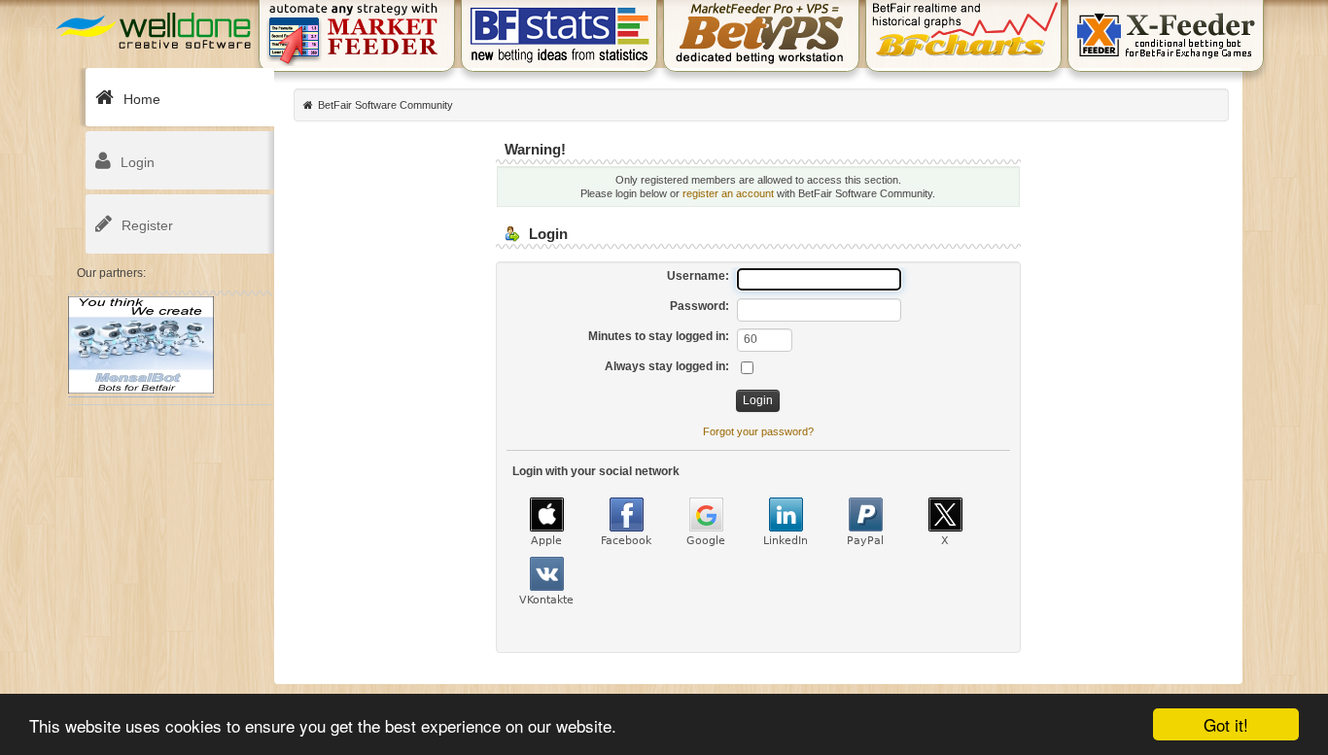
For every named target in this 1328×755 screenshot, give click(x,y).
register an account (728, 193)
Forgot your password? (758, 431)
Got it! (1226, 724)
